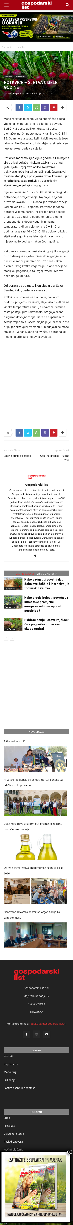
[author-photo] (36, 479)
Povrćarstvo (20, 76)
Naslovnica (7, 47)
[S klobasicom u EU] (35, 759)
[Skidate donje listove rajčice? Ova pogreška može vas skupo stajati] (13, 624)
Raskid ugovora (13, 1141)
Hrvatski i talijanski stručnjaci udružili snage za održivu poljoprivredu (33, 782)
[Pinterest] (53, 107)
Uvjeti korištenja (14, 1133)
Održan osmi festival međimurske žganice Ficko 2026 (33, 870)
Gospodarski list (21, 93)
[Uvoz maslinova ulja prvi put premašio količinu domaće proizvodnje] (35, 847)
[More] (62, 107)
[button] (68, 5)
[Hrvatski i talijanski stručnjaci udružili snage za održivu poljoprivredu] (35, 803)
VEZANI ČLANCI (25, 573)
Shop (7, 1118)
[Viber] (45, 107)
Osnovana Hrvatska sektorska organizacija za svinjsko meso (32, 914)
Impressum (11, 1064)
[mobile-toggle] (6, 5)
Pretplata (9, 1125)
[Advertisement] (36, 381)
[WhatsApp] (36, 107)
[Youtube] (46, 1034)
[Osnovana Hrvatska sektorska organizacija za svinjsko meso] (35, 935)
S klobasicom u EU (15, 741)
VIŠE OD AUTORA (47, 573)
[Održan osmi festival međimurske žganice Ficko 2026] (35, 891)
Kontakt (8, 1056)
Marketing (10, 1072)
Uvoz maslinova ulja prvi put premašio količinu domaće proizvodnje (33, 826)
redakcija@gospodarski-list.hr (48, 1023)
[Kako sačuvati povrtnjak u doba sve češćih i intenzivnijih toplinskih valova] (13, 583)
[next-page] (12, 638)
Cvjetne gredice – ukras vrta (54, 458)
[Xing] (37, 556)
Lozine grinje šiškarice (17, 456)
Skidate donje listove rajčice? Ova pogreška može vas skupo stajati (46, 624)
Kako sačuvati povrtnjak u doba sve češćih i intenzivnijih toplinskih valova (46, 584)
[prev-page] (6, 638)
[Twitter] (28, 107)
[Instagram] (36, 1034)
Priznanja (10, 1080)
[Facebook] (19, 107)
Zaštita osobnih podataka (19, 1088)
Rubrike (21, 47)
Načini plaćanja (13, 1149)
